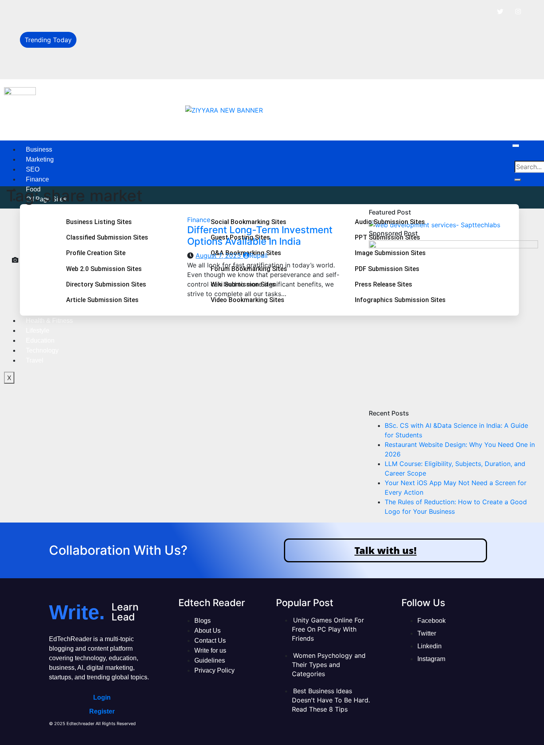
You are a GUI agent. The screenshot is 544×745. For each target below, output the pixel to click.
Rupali (258, 255)
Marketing (40, 159)
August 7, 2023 (219, 255)
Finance (37, 179)
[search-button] (518, 180)
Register (102, 711)
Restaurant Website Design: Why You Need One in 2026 (165, 31)
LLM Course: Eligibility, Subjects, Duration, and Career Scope (173, 49)
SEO (32, 169)
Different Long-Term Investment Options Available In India (260, 235)
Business (39, 149)
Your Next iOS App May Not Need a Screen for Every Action (172, 66)
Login (102, 697)
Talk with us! (385, 550)
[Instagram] (518, 12)
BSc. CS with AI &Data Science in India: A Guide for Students (172, 13)
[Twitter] (500, 12)
